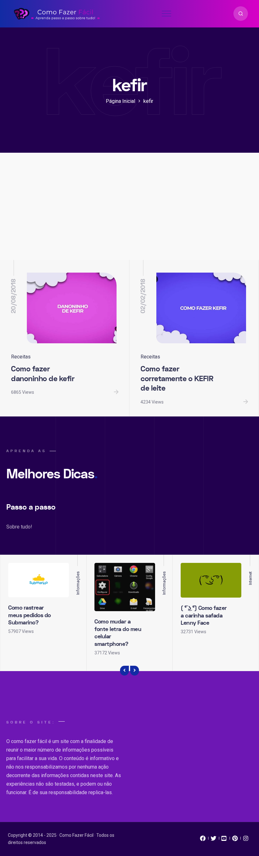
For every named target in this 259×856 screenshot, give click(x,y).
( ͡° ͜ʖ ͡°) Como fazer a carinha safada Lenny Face (204, 615)
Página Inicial (120, 101)
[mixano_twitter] (213, 839)
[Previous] (124, 671)
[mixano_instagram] (245, 839)
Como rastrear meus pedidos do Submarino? (29, 615)
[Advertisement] (129, 212)
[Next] (134, 671)
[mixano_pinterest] (235, 839)
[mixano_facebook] (203, 839)
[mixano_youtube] (224, 839)
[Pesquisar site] (240, 13)
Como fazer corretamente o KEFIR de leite (177, 378)
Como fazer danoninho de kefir (42, 374)
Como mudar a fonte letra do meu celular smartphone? (117, 633)
